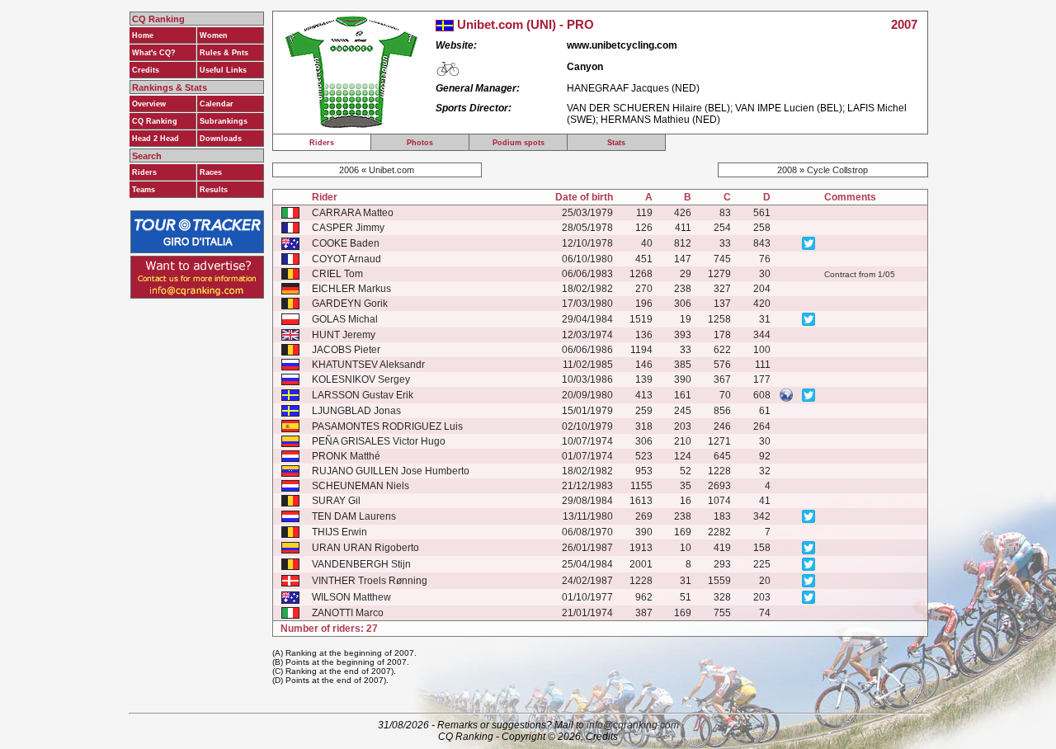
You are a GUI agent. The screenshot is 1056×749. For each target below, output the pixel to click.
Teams (143, 190)
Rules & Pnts (224, 53)
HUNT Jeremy (343, 335)
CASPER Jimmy (348, 227)
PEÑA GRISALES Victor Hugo (379, 441)
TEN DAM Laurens (354, 516)
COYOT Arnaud (346, 259)
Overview (149, 104)
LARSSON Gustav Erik (362, 395)
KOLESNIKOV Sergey (361, 379)
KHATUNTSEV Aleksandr (368, 364)
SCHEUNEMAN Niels (360, 486)
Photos (420, 143)
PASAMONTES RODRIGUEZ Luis (387, 426)
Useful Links (223, 70)
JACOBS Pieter (346, 350)
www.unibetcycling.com (622, 45)
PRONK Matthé (346, 456)
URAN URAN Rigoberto (365, 548)
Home (142, 35)
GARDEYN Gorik (350, 303)
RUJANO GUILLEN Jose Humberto (390, 471)
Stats (616, 143)
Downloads (221, 138)
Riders (144, 172)
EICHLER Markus (351, 288)
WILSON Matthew (351, 597)
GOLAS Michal (345, 319)
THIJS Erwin (339, 532)
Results (214, 190)
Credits (145, 70)
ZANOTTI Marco (348, 613)
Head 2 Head (155, 138)
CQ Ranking (154, 121)
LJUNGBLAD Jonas (356, 411)
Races (211, 172)
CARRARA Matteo (353, 213)
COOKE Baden (346, 243)
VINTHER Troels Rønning (369, 580)
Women (214, 35)
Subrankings (224, 121)
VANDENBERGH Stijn (361, 564)
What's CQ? (154, 53)
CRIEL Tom (337, 274)
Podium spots (518, 143)
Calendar (216, 104)
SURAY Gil (336, 500)
